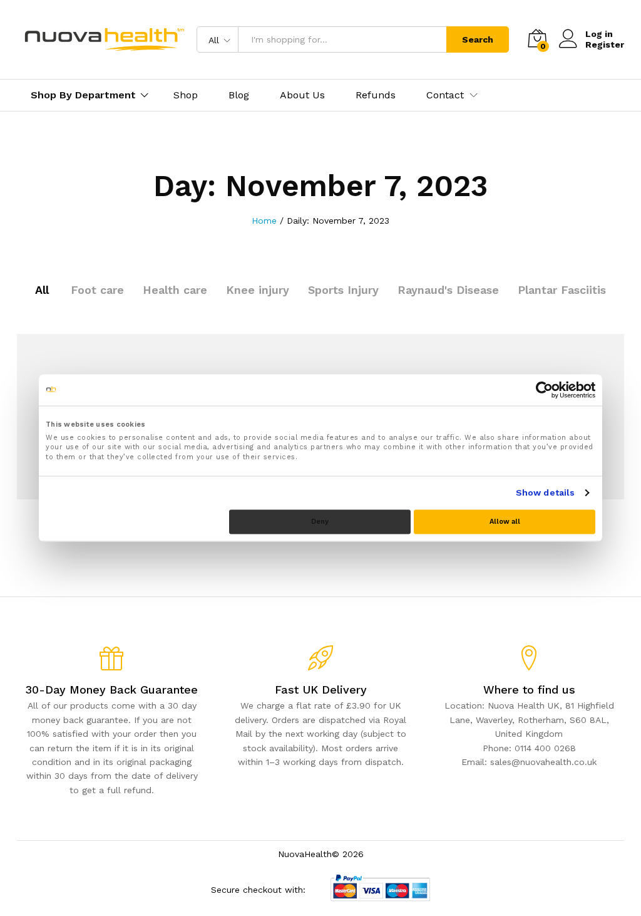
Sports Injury (343, 289)
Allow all (505, 522)
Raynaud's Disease (448, 289)
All (42, 289)
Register (604, 44)
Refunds (376, 95)
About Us (302, 95)
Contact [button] (445, 95)
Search (477, 39)
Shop (185, 95)
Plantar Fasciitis (562, 289)
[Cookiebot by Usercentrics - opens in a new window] (540, 389)
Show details (545, 492)
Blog (238, 95)
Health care (175, 289)
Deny (320, 522)
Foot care (97, 289)
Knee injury (257, 289)
